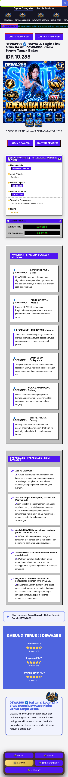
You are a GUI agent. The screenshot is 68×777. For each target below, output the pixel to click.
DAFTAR (21, 763)
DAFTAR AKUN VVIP (49, 36)
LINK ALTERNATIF (50, 763)
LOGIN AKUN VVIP (19, 36)
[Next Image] (62, 92)
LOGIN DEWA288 (20, 143)
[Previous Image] (5, 92)
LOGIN (50, 755)
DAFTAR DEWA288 (47, 143)
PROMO (21, 755)
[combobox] (31, 3)
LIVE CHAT (36, 770)
